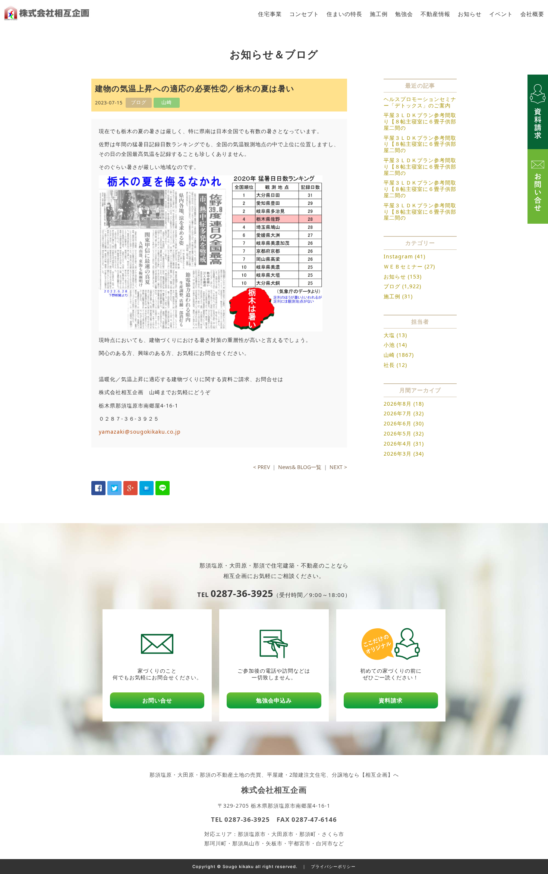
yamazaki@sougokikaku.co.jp (140, 431)
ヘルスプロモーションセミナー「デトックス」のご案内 (420, 102)
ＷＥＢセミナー (403, 266)
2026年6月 (398, 423)
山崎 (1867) (399, 354)
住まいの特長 (344, 14)
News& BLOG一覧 (299, 467)
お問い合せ (157, 700)
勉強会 (404, 14)
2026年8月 (398, 403)
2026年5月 (398, 433)
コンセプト (304, 14)
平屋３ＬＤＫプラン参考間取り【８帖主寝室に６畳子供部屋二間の (420, 121)
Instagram (398, 256)
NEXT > (338, 467)
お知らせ (470, 14)
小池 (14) (395, 344)
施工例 (379, 14)
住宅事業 (270, 14)
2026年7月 (398, 413)
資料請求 (391, 700)
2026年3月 (398, 453)
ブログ (392, 286)
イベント (501, 14)
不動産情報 (435, 14)
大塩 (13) (395, 335)
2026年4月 (398, 443)
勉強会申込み (274, 700)
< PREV (261, 467)
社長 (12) (395, 364)
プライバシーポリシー (333, 866)
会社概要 (532, 14)
